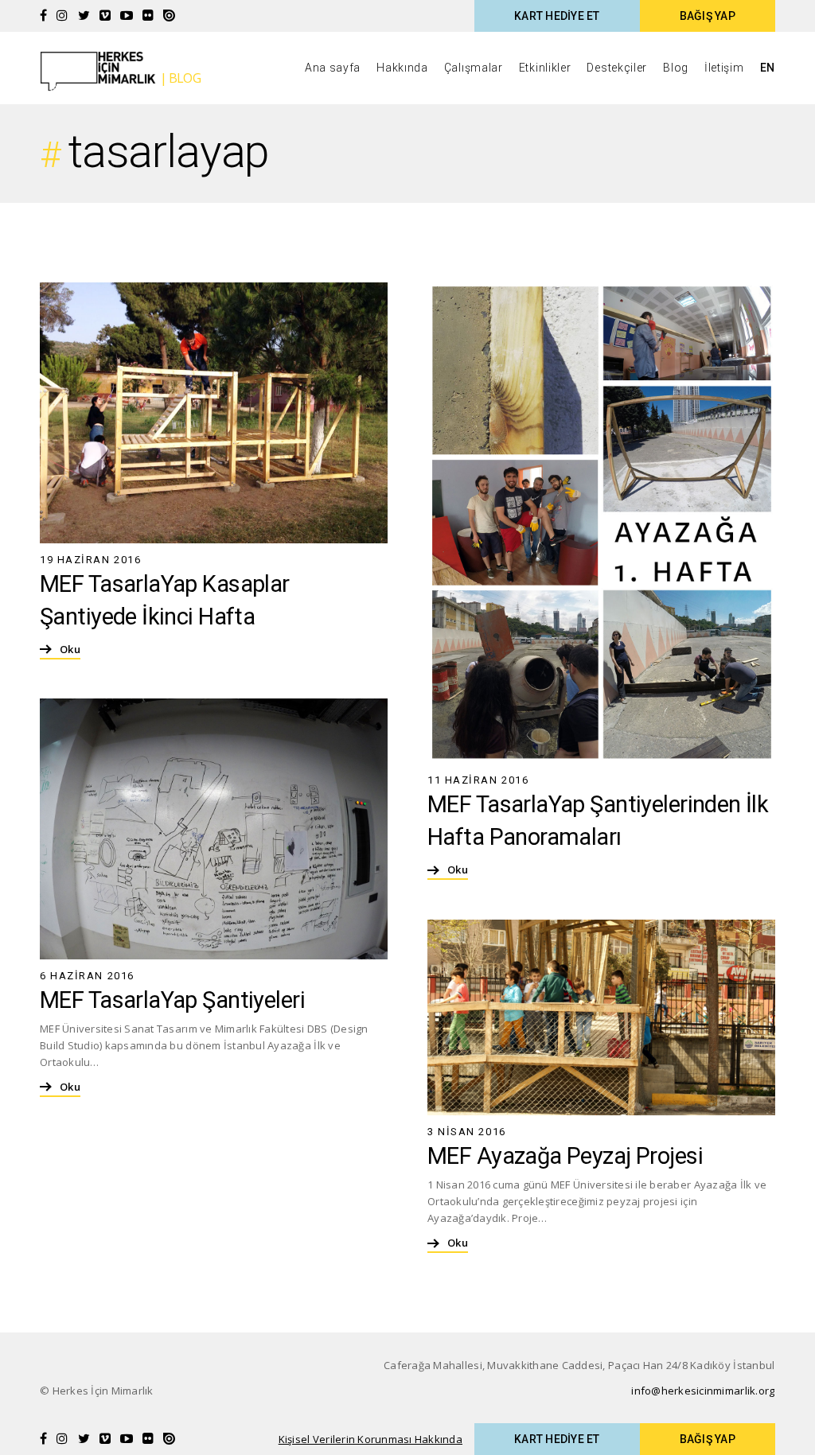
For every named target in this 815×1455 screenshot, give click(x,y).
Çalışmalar (473, 67)
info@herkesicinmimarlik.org (702, 1390)
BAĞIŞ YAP (707, 16)
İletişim (724, 67)
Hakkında (402, 67)
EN (767, 67)
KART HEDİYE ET (557, 16)
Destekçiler (617, 67)
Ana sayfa (333, 67)
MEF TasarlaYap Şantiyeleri (172, 999)
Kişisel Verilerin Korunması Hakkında (370, 1439)
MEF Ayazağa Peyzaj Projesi (565, 1155)
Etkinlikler (545, 67)
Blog (675, 67)
